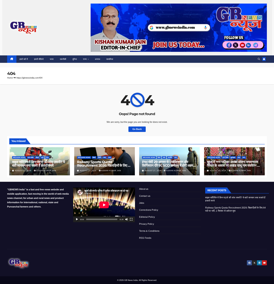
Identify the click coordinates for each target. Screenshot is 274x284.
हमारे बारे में (24, 59)
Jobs (141, 203)
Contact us (144, 196)
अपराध (97, 59)
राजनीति (170, 157)
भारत (52, 59)
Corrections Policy (148, 210)
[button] (259, 59)
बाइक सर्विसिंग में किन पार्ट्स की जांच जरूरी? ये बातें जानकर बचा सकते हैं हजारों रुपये (38, 163)
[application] (104, 204)
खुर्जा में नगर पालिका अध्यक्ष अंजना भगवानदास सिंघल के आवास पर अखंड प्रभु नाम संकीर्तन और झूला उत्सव (234, 165)
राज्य (85, 59)
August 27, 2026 (23, 171)
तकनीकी (63, 59)
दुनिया (74, 59)
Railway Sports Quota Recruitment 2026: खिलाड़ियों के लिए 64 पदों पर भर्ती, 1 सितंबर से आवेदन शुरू (104, 165)
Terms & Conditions (149, 231)
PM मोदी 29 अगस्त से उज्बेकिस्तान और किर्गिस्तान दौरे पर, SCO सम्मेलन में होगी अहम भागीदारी (167, 165)
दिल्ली (37, 157)
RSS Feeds (145, 238)
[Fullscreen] (131, 219)
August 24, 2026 (218, 171)
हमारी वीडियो (39, 59)
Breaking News (19, 157)
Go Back (137, 129)
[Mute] (126, 219)
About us (143, 189)
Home (10, 78)
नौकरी (99, 157)
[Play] (76, 219)
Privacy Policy (146, 224)
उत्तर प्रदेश (30, 157)
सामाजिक (109, 59)
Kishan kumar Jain (46, 171)
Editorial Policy (147, 217)
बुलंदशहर (233, 157)
